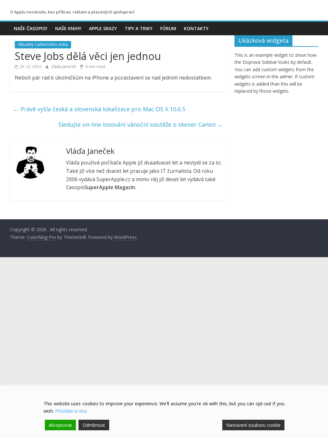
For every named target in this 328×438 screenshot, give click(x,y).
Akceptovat (60, 425)
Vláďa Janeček (64, 66)
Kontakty (196, 28)
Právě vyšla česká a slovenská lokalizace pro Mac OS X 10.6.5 (99, 109)
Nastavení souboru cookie (253, 425)
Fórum (168, 28)
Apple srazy (103, 28)
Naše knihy (68, 28)
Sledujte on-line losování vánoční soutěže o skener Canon (140, 124)
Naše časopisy (30, 28)
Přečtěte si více (71, 411)
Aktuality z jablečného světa (43, 44)
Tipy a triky (138, 28)
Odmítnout (94, 425)
